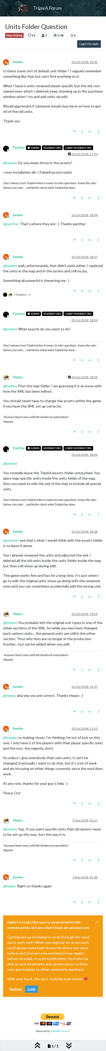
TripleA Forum (47, 8)
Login (32, 989)
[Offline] (8, 148)
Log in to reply (89, 44)
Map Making (14, 35)
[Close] (97, 922)
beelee (18, 62)
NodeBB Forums (60, 1031)
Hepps (18, 377)
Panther (19, 148)
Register (16, 989)
